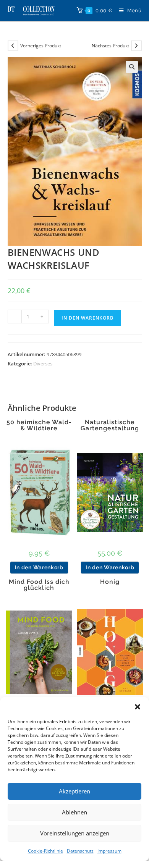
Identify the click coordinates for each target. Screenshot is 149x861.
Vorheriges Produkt (40, 45)
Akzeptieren (74, 791)
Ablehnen (74, 812)
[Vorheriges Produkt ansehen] (13, 45)
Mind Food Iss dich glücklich (39, 585)
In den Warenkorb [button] (39, 567)
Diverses (42, 363)
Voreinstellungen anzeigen (74, 833)
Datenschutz (80, 851)
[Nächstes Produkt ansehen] (136, 45)
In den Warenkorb (87, 318)
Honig (110, 582)
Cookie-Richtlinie (45, 851)
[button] (137, 707)
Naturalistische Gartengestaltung (110, 425)
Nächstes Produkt (110, 45)
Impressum (109, 851)
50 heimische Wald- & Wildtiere (39, 425)
